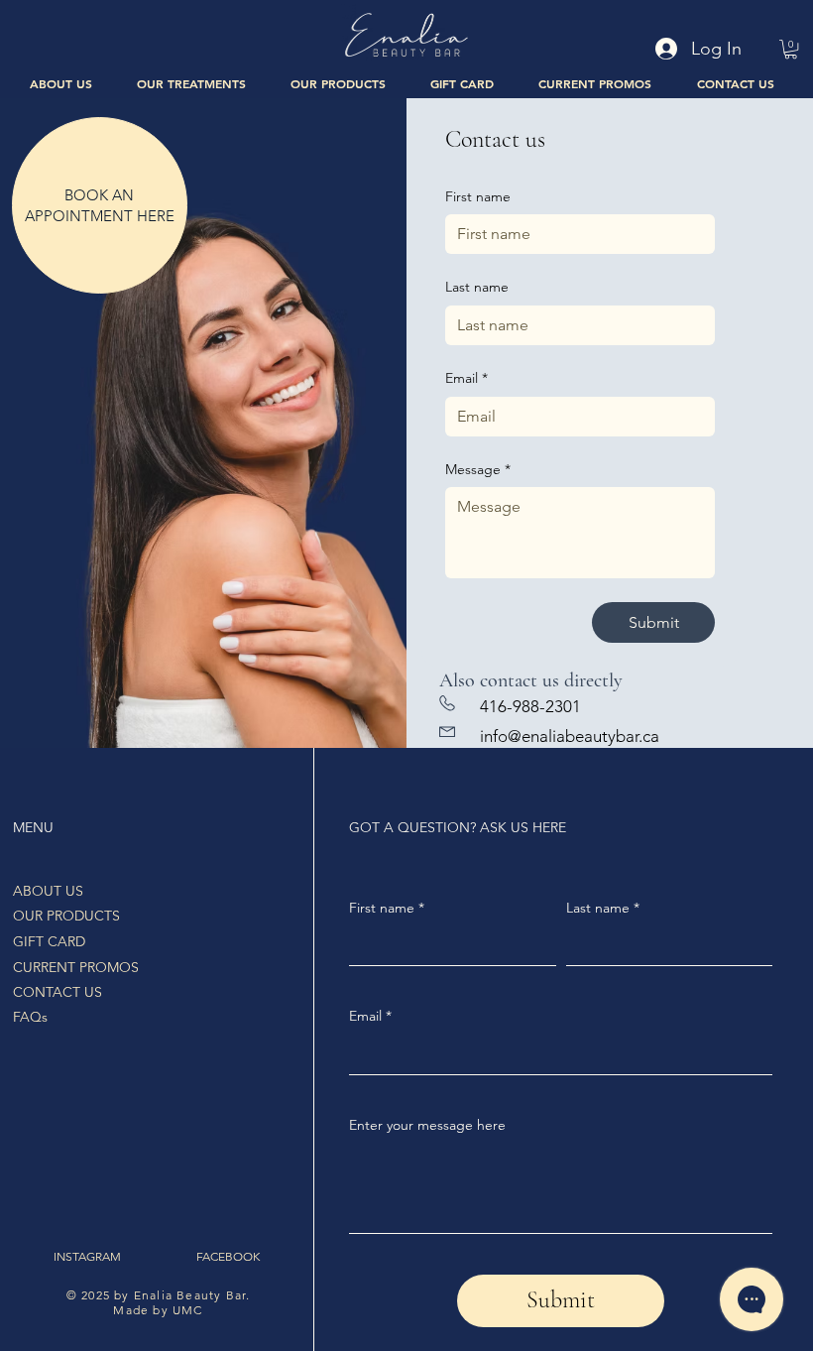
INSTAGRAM (87, 1256)
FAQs (30, 1017)
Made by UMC (157, 1309)
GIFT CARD (49, 941)
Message (478, 469)
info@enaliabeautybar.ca (569, 736)
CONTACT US (57, 992)
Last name (477, 287)
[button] (192, 82)
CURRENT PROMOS (76, 967)
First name (478, 196)
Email (466, 378)
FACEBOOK (228, 1256)
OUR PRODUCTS (66, 915)
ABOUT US (48, 891)
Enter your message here (427, 1125)
